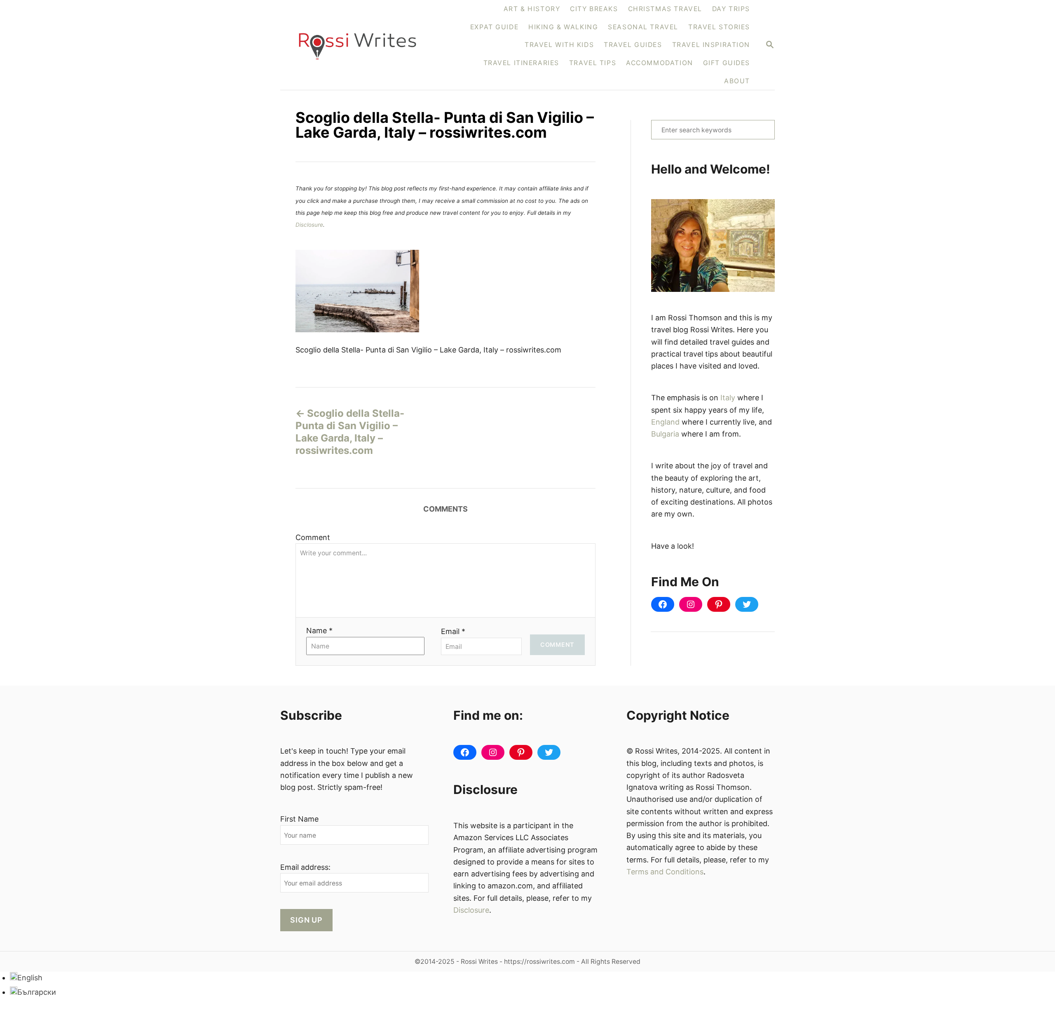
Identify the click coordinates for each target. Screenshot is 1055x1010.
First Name (299, 819)
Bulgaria (665, 434)
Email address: (305, 867)
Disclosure (309, 224)
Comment (312, 537)
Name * (319, 630)
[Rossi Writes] (362, 45)
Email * (453, 631)
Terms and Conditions (664, 871)
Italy (727, 397)
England (665, 422)
